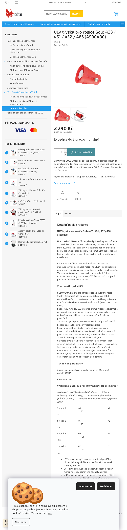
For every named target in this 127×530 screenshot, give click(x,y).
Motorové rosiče (18, 108)
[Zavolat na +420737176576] (10, 2)
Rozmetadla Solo (18, 79)
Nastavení (21, 522)
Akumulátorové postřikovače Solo (27, 66)
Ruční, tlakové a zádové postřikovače (28, 96)
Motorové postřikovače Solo (24, 70)
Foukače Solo (16, 83)
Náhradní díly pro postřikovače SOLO (25, 112)
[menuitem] (19, 24)
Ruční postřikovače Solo (22, 45)
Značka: (61, 45)
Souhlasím (106, 486)
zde (50, 513)
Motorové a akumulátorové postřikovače (27, 61)
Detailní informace (63, 183)
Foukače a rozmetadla (18, 74)
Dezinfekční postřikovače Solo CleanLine (25, 51)
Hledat (76, 13)
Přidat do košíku (83, 152)
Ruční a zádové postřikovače (21, 41)
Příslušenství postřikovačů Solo (22, 92)
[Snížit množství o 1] (65, 154)
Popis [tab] (58, 213)
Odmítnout (85, 486)
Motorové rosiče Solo (17, 88)
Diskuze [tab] (68, 213)
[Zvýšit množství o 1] (65, 150)
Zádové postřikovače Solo (23, 57)
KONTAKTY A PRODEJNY (60, 2)
